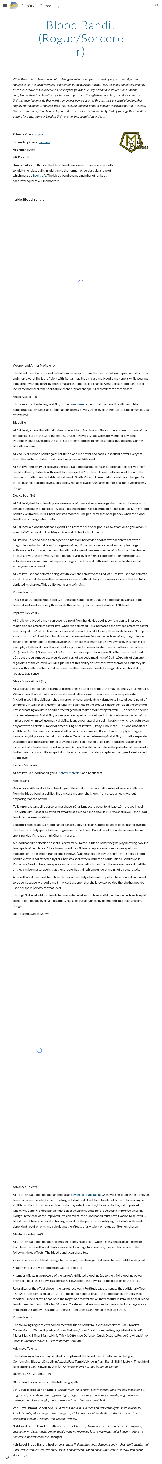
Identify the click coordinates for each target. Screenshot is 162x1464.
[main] (81, 38)
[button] (4, 5)
